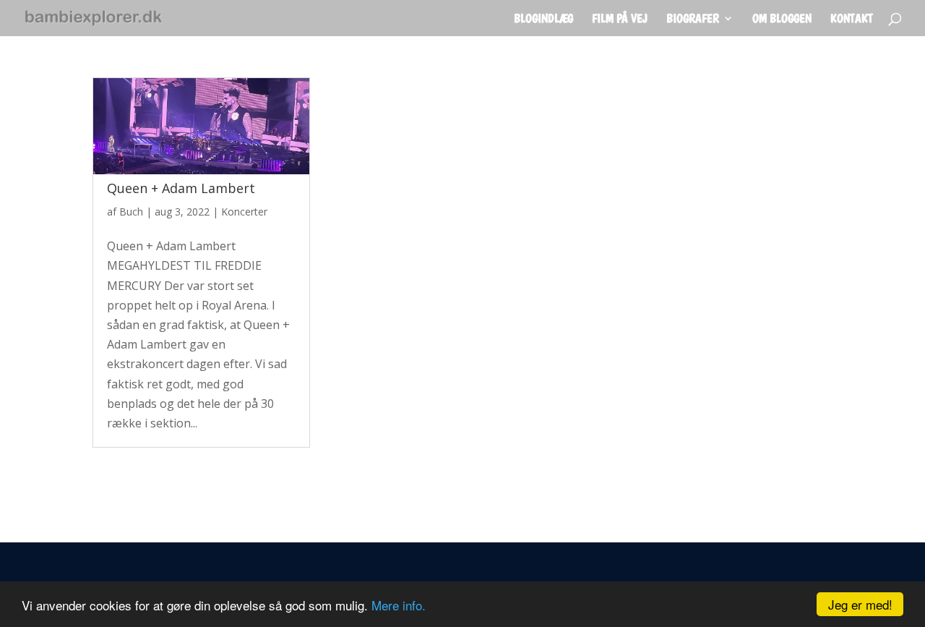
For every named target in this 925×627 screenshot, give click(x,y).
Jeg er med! (860, 604)
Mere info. (398, 605)
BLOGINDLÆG (543, 19)
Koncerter (244, 211)
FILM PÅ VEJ (620, 19)
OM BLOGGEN (782, 19)
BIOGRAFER (692, 19)
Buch (131, 211)
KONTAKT (851, 19)
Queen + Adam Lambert (181, 188)
